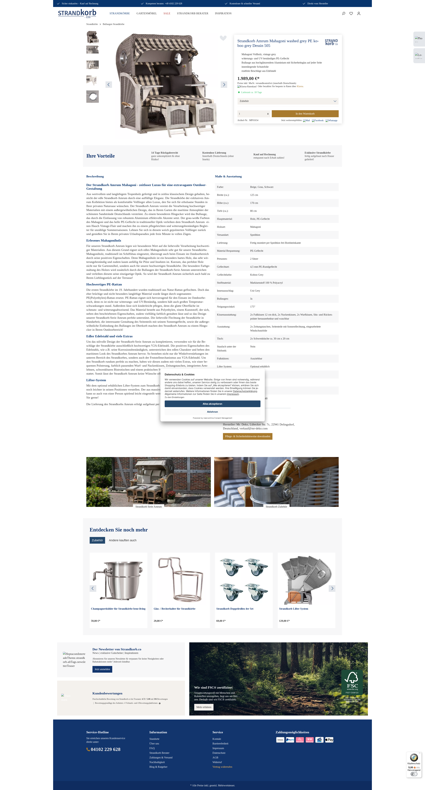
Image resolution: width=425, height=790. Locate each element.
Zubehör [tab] (97, 540)
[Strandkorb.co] (331, 42)
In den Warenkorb (305, 113)
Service (217, 732)
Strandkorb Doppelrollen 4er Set (234, 608)
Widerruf (217, 762)
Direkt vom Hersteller (317, 3)
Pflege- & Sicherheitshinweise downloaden (247, 436)
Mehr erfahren (203, 707)
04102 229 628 (106, 749)
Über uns (154, 743)
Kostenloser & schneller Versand (245, 3)
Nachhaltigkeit (157, 762)
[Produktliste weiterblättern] (332, 588)
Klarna (300, 86)
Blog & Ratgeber (158, 766)
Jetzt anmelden (102, 669)
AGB (215, 757)
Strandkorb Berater (159, 752)
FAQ (152, 748)
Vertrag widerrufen (222, 766)
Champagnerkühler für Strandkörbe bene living (118, 608)
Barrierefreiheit (220, 743)
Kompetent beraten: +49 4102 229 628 (164, 3)
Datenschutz (218, 752)
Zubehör (244, 101)
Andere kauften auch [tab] (122, 540)
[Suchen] (343, 13)
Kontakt (216, 738)
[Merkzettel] (351, 13)
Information (158, 732)
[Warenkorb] (365, 12)
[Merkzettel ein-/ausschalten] (223, 38)
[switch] (414, 774)
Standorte (154, 738)
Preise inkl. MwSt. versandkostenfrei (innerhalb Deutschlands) (266, 83)
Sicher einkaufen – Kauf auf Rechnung (80, 3)
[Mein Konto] (359, 13)
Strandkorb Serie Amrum (148, 506)
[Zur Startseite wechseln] (79, 13)
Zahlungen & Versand (160, 757)
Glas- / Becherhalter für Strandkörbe (174, 608)
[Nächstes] (224, 84)
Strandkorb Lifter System (293, 608)
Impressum (218, 748)
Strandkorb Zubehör (276, 506)
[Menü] (420, 754)
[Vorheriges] (108, 84)
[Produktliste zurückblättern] (93, 588)
